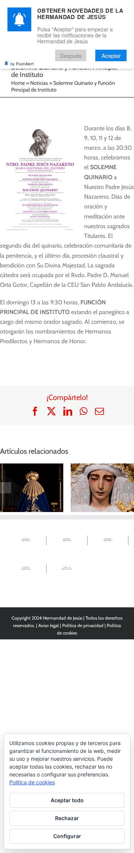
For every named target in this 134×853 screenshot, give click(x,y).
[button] (5, 487)
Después (71, 55)
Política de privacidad (82, 625)
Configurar (67, 836)
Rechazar (67, 818)
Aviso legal (48, 625)
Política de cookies (32, 782)
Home (18, 83)
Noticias (39, 83)
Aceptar (111, 55)
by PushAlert (22, 63)
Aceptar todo (67, 800)
